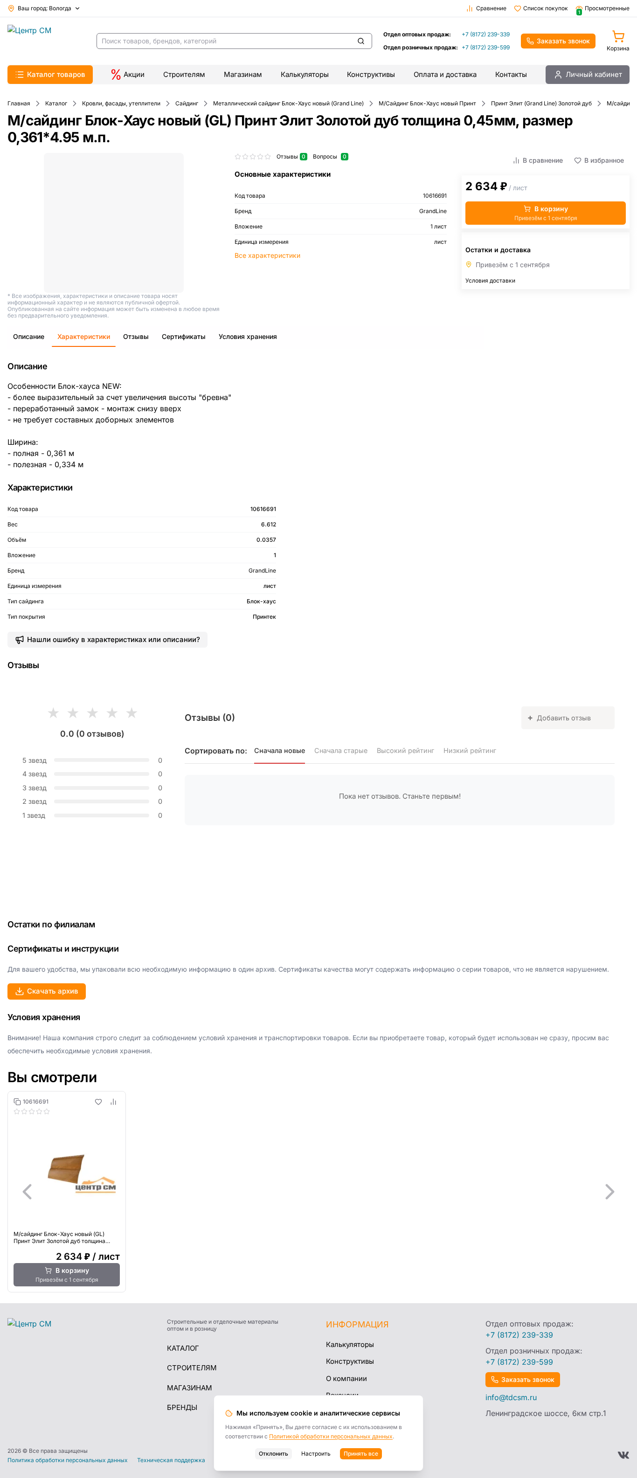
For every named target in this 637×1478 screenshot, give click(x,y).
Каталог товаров (56, 74)
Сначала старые (340, 750)
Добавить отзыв (559, 717)
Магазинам (243, 74)
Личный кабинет (594, 74)
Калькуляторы (305, 74)
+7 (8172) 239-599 (486, 47)
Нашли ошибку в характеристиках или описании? (113, 639)
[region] (318, 1191)
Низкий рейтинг (469, 750)
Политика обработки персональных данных (67, 1460)
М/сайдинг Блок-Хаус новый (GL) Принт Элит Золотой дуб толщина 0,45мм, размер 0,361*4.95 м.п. (59, 1237)
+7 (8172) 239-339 (486, 34)
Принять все (361, 1453)
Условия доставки (490, 280)
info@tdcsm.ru (511, 1397)
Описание (28, 336)
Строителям (184, 74)
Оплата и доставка (445, 74)
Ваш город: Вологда (44, 8)
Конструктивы (371, 74)
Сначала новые (279, 750)
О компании (346, 1378)
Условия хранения (248, 336)
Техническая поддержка (171, 1460)
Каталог (183, 1348)
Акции (134, 74)
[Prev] (27, 1192)
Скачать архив (52, 991)
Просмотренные (604, 8)
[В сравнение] (113, 1101)
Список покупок (545, 8)
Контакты (511, 74)
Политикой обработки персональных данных (331, 1436)
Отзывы (136, 336)
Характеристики (83, 336)
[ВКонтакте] (623, 1455)
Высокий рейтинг (405, 750)
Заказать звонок (563, 41)
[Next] (610, 1192)
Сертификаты (184, 336)
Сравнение (491, 8)
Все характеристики (267, 255)
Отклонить (273, 1453)
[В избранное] (98, 1101)
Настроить (316, 1453)
